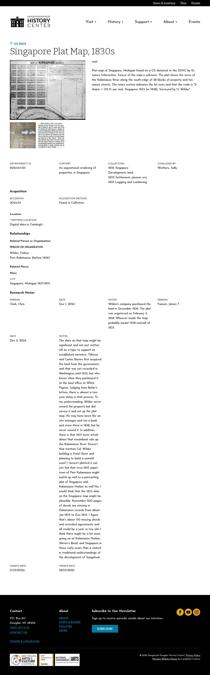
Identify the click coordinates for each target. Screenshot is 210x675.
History (114, 22)
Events (194, 22)
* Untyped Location (23, 220)
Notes (112, 300)
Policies (65, 626)
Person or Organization (26, 247)
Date (62, 300)
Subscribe (105, 629)
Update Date (67, 566)
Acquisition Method (73, 198)
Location (15, 214)
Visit (89, 22)
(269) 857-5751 (19, 627)
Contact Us (18, 632)
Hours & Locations (164, 3)
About (168, 22)
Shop (183, 3)
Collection (116, 164)
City (12, 279)
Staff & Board (69, 622)
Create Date (18, 566)
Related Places (19, 266)
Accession (17, 198)
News (63, 630)
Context (65, 164)
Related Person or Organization (30, 241)
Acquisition (18, 191)
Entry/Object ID (20, 164)
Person (15, 300)
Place (13, 273)
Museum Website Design (164, 659)
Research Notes (22, 292)
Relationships (20, 233)
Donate (195, 3)
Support (142, 22)
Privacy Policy (193, 655)
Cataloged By (167, 164)
